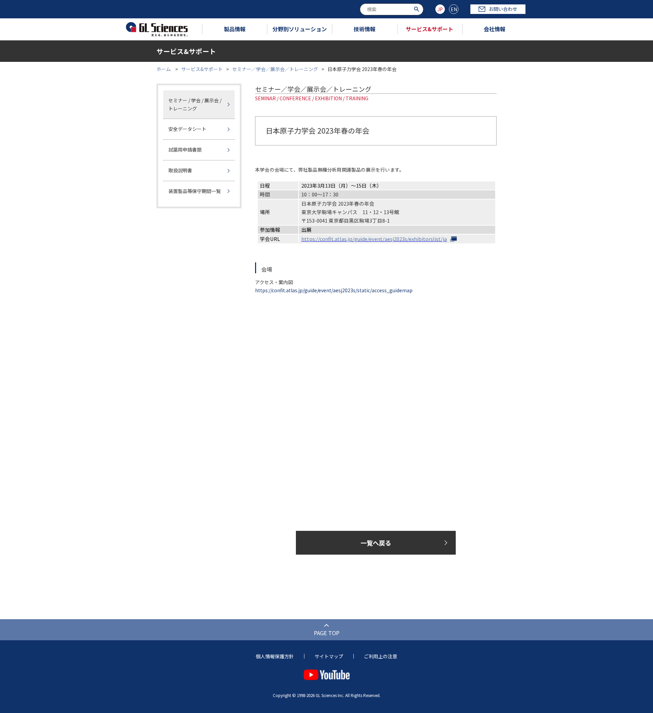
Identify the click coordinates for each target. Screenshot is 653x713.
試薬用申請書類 (185, 149)
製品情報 (235, 29)
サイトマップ (329, 656)
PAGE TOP (326, 633)
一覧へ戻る (376, 542)
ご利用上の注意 (380, 656)
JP (440, 9)
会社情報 (494, 29)
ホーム (163, 69)
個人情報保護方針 (275, 656)
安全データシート (187, 128)
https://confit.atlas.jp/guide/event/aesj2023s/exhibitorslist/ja (374, 238)
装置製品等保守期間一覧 (194, 191)
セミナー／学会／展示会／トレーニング (275, 69)
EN (454, 9)
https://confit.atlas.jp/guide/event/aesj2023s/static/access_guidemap (334, 290)
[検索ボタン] (417, 9)
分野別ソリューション (299, 29)
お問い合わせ (503, 8)
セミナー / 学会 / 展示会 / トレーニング (194, 104)
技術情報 (364, 29)
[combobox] (391, 9)
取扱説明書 (180, 170)
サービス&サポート (429, 29)
